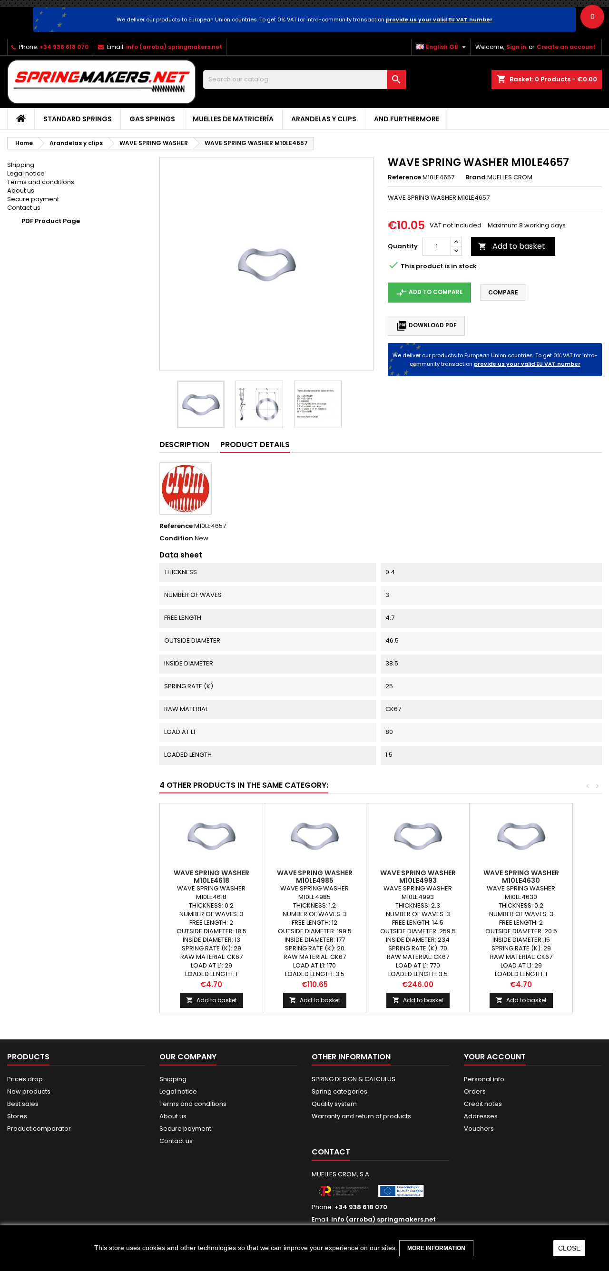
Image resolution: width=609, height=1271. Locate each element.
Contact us (23, 207)
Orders (475, 1091)
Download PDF (426, 326)
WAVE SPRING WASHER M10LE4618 (211, 876)
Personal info (484, 1079)
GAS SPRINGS (152, 119)
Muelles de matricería (233, 119)
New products (28, 1091)
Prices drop (25, 1079)
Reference (404, 177)
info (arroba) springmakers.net (174, 47)
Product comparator (39, 1128)
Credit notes (483, 1103)
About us (20, 190)
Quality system (334, 1103)
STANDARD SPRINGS (77, 119)
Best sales (23, 1103)
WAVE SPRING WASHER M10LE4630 (521, 876)
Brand (475, 177)
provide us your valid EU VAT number (439, 19)
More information (436, 1248)
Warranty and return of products (361, 1116)
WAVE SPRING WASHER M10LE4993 (418, 876)
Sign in (516, 47)
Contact (331, 1151)
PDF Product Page (50, 220)
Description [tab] (184, 444)
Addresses (481, 1116)
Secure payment (33, 199)
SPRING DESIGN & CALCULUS (353, 1079)
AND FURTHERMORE (406, 119)
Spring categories (339, 1091)
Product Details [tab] (255, 444)
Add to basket (511, 246)
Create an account (566, 47)
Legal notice (26, 173)
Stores (17, 1116)
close (569, 1248)
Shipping (20, 164)
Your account (495, 1056)
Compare (503, 292)
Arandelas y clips (323, 119)
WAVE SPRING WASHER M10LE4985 (315, 876)
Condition (176, 538)
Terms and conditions (40, 181)
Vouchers (479, 1128)
